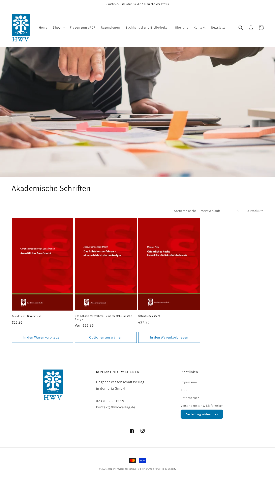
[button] (58, 28)
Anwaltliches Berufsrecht (26, 316)
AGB (184, 390)
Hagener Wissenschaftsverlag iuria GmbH (131, 468)
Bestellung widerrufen (201, 414)
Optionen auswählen (106, 337)
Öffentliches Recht (149, 316)
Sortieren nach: (185, 211)
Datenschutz (190, 398)
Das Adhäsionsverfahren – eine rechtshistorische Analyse (103, 317)
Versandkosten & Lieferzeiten (202, 406)
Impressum (189, 382)
